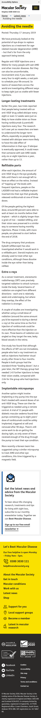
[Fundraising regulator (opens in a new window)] (11, 644)
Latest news (20, 15)
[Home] (14, 9)
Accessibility (25, 669)
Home (5, 15)
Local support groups (20, 612)
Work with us (11, 588)
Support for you (17, 606)
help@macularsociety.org (16, 566)
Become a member (19, 618)
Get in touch (10, 579)
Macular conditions (14, 584)
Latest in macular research (18, 626)
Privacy (23, 678)
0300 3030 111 (14, 12)
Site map (23, 673)
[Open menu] (35, 7)
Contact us (24, 686)
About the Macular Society (18, 574)
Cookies (23, 665)
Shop (6, 597)
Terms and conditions (28, 682)
